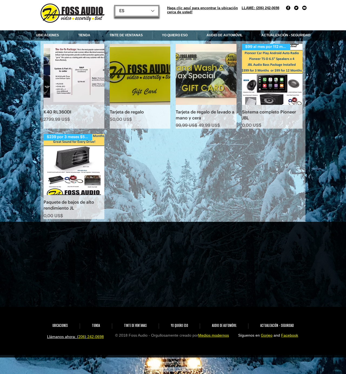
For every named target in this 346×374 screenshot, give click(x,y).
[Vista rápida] (74, 74)
